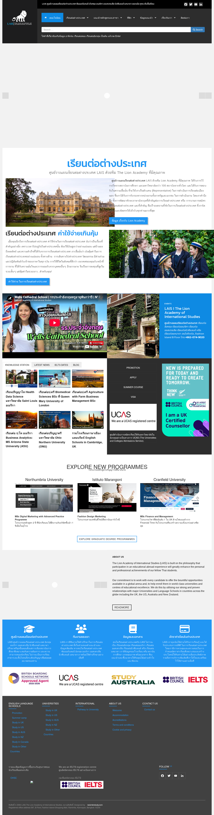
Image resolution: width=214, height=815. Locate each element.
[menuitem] (52, 17)
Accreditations (119, 719)
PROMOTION (133, 367)
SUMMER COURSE (133, 387)
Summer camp (19, 717)
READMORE (122, 607)
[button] (202, 95)
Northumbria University (44, 479)
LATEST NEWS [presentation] (42, 364)
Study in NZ (18, 736)
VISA (133, 396)
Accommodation (120, 715)
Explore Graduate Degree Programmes (107, 539)
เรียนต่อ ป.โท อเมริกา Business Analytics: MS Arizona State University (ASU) (19, 439)
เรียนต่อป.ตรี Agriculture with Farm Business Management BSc (88, 396)
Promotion (17, 712)
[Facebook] (185, 4)
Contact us (149, 709)
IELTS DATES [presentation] (61, 364)
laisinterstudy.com (95, 804)
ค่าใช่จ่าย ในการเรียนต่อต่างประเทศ (27, 281)
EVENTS (168, 303)
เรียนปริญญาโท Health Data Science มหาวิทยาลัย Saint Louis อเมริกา (21, 398)
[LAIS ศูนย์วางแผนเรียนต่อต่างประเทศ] (19, 17)
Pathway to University (88, 709)
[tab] (17, 365)
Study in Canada (20, 741)
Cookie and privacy (121, 729)
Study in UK (18, 722)
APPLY (133, 377)
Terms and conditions (123, 724)
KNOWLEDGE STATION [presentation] (17, 364)
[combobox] (116, 29)
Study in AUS (18, 732)
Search (45, 23)
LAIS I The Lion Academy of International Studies (182, 312)
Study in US (18, 727)
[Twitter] (190, 4)
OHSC (13, 777)
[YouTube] (195, 4)
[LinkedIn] (200, 4)
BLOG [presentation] (76, 364)
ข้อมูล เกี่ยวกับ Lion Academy (128, 221)
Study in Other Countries (18, 749)
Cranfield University (170, 479)
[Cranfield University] (169, 497)
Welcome (117, 710)
